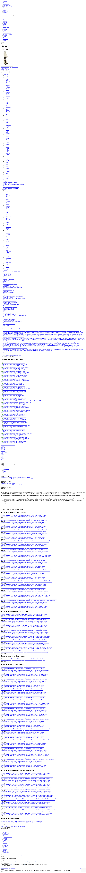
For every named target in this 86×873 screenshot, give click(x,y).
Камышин (65, 335)
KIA (7, 122)
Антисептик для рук (8, 288)
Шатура (69, 349)
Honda (7, 110)
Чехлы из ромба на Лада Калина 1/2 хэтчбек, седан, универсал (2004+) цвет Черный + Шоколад (22, 722)
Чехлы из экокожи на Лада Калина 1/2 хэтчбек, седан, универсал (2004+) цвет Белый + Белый (22, 578)
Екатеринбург (65, 334)
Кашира (70, 335)
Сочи (36, 346)
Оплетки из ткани (7, 275)
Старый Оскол (54, 346)
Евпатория (55, 334)
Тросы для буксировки (8, 318)
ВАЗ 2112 (3, 449)
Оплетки (5, 23)
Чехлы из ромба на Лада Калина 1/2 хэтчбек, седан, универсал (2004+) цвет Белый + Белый (22, 737)
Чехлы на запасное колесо (9, 320)
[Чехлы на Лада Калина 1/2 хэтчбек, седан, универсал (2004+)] (43, 477)
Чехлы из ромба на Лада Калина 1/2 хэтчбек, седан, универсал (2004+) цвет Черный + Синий (22, 690)
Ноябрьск (29, 343)
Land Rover (8, 125)
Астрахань (49, 331)
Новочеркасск (79, 342)
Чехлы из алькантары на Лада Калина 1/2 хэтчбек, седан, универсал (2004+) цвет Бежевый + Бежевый (24, 644)
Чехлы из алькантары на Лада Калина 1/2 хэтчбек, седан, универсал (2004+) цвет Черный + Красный (24, 630)
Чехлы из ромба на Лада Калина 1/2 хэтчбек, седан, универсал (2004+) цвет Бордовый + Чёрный (23, 766)
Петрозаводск (21, 344)
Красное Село (47, 338)
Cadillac (7, 199)
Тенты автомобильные (8, 316)
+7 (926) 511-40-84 (14, 67)
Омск (48, 343)
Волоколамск (80, 332)
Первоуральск (6, 344)
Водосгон (5, 294)
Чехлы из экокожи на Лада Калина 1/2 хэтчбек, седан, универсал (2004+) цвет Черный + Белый (22, 538)
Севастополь (55, 345)
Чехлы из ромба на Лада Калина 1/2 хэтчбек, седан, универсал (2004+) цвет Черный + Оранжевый (23, 711)
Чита (65, 349)
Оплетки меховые (7, 276)
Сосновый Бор (31, 346)
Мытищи (65, 339)
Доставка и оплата (7, 6)
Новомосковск (51, 342)
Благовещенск (14, 332)
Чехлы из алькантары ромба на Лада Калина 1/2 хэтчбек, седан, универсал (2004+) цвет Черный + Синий (25, 785)
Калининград (47, 335)
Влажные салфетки (7, 293)
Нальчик (83, 339)
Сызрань (74, 346)
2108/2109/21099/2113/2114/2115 (8, 445)
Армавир (35, 331)
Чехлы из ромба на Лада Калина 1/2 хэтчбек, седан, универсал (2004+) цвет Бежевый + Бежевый (23, 744)
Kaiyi (7, 121)
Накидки (5, 21)
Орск (65, 343)
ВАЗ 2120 (3, 451)
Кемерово (74, 335)
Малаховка (49, 350)
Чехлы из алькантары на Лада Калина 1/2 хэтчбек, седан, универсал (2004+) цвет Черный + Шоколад (24, 641)
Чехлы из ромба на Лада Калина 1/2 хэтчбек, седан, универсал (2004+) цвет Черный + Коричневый (23, 715)
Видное (38, 332)
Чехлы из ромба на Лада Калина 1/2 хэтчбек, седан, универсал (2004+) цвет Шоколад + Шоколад (23, 762)
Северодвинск (62, 345)
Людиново (28, 339)
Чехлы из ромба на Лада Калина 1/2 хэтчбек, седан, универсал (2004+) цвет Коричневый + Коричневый (24, 755)
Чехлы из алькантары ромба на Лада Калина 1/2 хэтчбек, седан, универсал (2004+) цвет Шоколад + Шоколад (26, 814)
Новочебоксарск (72, 342)
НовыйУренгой (14, 343)
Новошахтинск (6, 343)
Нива (7, 173)
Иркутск (29, 335)
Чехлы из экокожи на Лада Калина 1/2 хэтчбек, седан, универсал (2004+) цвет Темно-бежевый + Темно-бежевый (26, 582)
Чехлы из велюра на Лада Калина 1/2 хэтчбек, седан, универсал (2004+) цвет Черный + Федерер (23, 660)
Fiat (7, 102)
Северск (67, 345)
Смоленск (18, 346)
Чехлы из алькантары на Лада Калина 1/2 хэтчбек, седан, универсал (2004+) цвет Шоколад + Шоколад (24, 652)
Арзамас (31, 331)
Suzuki (7, 155)
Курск (71, 338)
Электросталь (13, 350)
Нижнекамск (14, 342)
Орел (51, 343)
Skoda (7, 148)
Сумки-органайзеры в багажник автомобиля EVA (14, 315)
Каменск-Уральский (58, 335)
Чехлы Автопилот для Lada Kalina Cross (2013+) (12, 484)
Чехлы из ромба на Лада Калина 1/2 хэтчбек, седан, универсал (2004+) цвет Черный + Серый (22, 686)
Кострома (25, 338)
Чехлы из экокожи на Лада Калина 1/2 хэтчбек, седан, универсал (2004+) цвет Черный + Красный (23, 534)
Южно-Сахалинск (34, 350)
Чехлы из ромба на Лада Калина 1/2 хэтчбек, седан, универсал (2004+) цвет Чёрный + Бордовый (23, 693)
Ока (1, 459)
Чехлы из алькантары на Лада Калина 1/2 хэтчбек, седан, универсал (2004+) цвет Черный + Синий (23, 626)
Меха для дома (6, 183)
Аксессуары (6, 25)
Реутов (15, 345)
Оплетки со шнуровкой (8, 279)
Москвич (8, 171)
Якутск (40, 350)
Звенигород (6, 335)
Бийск (9, 332)
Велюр (4, 470)
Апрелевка (26, 331)
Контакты (5, 11)
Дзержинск (15, 334)
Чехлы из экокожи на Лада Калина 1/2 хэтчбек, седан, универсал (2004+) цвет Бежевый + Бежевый (23, 585)
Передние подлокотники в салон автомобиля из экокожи (16, 305)
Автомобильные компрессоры (10, 284)
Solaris (7, 150)
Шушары (76, 349)
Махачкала (44, 339)
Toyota (7, 160)
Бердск (79, 331)
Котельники (30, 338)
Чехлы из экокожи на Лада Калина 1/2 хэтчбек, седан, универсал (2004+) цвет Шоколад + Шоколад (23, 603)
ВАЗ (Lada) (8, 168)
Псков (55, 344)
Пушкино (63, 344)
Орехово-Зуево (60, 343)
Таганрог (5, 348)
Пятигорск (5, 345)
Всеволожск (17, 333)
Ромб (4, 471)
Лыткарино (18, 339)
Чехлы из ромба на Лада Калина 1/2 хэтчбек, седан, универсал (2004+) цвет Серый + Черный (22, 748)
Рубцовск (26, 345)
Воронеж (5, 333)
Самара (42, 345)
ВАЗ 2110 (3, 447)
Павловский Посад (71, 343)
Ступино (66, 346)
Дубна (50, 334)
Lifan (7, 127)
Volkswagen (8, 162)
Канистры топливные (8, 297)
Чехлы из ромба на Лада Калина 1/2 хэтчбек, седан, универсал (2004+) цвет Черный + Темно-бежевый (24, 704)
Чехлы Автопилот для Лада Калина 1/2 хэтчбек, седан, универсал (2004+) (17, 478)
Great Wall (8, 107)
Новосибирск (65, 342)
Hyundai (8, 111)
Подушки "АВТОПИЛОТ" (9, 308)
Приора (2, 460)
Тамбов (9, 348)
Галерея (5, 1)
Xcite (7, 166)
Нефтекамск (25, 340)
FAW (7, 101)
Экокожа (5, 468)
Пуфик (4, 310)
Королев (21, 338)
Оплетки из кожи (7, 273)
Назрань (79, 339)
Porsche (7, 242)
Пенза (77, 343)
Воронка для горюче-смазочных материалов (13, 296)
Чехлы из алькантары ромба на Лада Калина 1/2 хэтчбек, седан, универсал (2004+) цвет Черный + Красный (25, 789)
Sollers (7, 151)
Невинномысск (18, 340)
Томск (20, 348)
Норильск (24, 343)
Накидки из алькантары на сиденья (11, 187)
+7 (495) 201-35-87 (5, 67)
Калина (2, 457)
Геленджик (6, 334)
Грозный (11, 334)
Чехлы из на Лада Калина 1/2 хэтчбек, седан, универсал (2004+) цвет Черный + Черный (21, 822)
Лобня (8, 339)
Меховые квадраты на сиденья (10, 182)
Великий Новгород (31, 332)
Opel (7, 139)
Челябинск (49, 349)
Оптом (4, 10)
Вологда (75, 332)
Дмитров (34, 334)
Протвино (51, 344)
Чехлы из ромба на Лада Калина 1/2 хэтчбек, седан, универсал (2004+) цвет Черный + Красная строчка (24, 671)
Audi (7, 76)
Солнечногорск (24, 346)
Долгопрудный (39, 334)
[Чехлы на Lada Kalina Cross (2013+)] (43, 483)
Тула (26, 348)
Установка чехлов (7, 5)
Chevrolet (8, 87)
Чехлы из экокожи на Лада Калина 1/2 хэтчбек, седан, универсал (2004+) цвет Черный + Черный (23, 516)
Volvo (7, 164)
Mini (7, 132)
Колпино (22, 337)
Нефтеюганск (31, 340)
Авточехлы (5, 19)
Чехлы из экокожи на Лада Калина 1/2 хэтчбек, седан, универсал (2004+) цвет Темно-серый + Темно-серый (25, 571)
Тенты (4, 24)
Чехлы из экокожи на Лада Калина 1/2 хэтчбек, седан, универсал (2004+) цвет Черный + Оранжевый (24, 549)
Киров (80, 335)
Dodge (7, 94)
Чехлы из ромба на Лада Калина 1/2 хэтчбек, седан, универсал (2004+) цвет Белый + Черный (22, 733)
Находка (12, 340)
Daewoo (8, 92)
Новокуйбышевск (44, 342)
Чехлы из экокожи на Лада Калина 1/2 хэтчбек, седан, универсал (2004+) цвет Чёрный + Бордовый (23, 531)
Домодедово (46, 334)
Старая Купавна (47, 346)
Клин (10, 337)
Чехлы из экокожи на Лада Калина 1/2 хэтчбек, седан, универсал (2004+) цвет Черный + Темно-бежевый (25, 542)
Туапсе (23, 348)
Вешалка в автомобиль (8, 292)
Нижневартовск (7, 342)
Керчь (78, 335)
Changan (8, 85)
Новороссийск (58, 342)
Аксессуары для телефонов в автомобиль (12, 287)
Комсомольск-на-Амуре (8, 338)
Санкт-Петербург (20, 328)
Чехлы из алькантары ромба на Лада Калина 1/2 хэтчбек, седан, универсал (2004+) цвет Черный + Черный (25, 774)
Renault (7, 144)
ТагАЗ (7, 176)
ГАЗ (7, 264)
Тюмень (5, 349)
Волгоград (59, 332)
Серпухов (79, 345)
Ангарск (22, 331)
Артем (39, 331)
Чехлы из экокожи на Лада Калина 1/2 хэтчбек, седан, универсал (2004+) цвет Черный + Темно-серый (24, 520)
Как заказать (6, 4)
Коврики (5, 22)
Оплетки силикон (7, 278)
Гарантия (5, 7)
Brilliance (8, 81)
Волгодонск (65, 332)
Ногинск (20, 343)
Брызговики (6, 291)
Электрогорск (6, 350)
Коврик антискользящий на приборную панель (14, 298)
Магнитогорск (34, 339)
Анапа (18, 331)
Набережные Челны (72, 339)
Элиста (24, 350)
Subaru (7, 154)
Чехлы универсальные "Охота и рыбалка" (12, 321)
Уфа (23, 349)
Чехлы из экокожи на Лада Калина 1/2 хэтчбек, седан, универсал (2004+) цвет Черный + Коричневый (24, 552)
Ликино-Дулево (80, 338)
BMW (7, 80)
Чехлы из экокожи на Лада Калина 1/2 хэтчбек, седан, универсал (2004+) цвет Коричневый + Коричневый (25, 596)
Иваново (15, 335)
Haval (7, 109)
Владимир (54, 332)
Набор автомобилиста (8, 299)
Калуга (52, 335)
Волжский (70, 332)
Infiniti (7, 222)
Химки (35, 349)
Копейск (16, 338)
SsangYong (8, 153)
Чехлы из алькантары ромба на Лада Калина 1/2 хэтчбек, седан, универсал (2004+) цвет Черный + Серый (25, 781)
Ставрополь (40, 346)
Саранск (46, 345)
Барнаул (67, 331)
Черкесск (59, 349)
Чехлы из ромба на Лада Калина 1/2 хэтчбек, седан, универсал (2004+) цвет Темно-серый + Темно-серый (25, 730)
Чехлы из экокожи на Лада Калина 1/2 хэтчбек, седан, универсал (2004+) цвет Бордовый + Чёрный (23, 607)
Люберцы (23, 339)
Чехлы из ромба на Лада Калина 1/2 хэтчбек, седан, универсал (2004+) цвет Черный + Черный (22, 668)
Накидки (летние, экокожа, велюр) (11, 185)
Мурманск (56, 339)
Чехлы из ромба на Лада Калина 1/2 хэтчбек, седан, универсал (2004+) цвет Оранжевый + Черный (23, 751)
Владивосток (43, 332)
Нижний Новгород (21, 342)
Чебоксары (44, 349)
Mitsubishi (8, 133)
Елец (70, 334)
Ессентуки (74, 334)
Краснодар (41, 338)
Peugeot (7, 142)
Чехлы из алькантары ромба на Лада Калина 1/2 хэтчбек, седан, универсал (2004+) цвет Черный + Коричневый (26, 796)
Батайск (71, 331)
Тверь (12, 348)
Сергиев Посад (73, 345)
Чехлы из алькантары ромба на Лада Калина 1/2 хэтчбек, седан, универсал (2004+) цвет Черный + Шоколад (25, 803)
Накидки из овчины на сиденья (10, 188)
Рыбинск (31, 345)
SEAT (7, 147)
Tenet (7, 159)
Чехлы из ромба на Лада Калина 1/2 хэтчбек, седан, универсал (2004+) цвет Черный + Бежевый (22, 708)
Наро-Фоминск (6, 340)
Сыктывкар (78, 346)
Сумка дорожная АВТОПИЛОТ (10, 314)
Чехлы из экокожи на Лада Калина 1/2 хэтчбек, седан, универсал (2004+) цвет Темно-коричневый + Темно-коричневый (28, 600)
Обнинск (34, 343)
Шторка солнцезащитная (9, 324)
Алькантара (6, 469)
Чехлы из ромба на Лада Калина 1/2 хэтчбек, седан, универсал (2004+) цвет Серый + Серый (22, 726)
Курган (68, 338)
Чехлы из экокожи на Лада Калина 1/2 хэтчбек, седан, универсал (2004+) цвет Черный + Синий (22, 527)
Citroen (7, 90)
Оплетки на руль (7, 303)
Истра (32, 335)
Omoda (7, 138)
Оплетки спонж (6, 280)
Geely (7, 105)
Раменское (10, 345)
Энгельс (28, 350)
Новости (5, 12)
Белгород (75, 331)
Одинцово (38, 343)
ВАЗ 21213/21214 (4, 452)
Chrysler (8, 88)
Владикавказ (49, 332)
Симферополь (12, 346)
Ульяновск (14, 349)
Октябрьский (44, 343)
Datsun (7, 93)
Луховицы (12, 339)
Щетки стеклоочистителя (9, 322)
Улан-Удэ (9, 349)
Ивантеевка (20, 335)
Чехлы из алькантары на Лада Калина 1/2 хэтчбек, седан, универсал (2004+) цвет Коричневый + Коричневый (26, 648)
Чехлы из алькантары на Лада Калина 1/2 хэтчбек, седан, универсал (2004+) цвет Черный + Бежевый (24, 633)
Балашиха (62, 331)
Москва (14, 328)
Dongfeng (8, 96)
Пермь (11, 344)
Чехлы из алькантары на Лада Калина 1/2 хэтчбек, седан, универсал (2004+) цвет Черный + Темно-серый (25, 619)
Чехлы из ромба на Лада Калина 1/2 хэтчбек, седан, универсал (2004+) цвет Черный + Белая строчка (24, 679)
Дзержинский (21, 334)
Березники (5, 332)
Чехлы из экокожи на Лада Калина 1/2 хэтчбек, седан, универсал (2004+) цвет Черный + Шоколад (23, 563)
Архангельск (44, 331)
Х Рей (2, 462)
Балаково (58, 331)
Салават (39, 345)
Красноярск (54, 338)
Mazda (7, 130)
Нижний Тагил (29, 342)
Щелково (81, 349)
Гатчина (21, 333)
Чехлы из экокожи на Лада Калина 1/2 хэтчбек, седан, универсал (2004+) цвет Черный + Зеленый (23, 560)
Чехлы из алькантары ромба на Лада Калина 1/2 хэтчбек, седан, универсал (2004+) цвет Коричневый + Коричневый (27, 811)
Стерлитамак (61, 346)
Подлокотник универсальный (10, 307)
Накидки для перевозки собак (10, 302)
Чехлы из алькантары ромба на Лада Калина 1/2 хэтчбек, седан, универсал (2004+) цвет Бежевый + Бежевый (26, 807)
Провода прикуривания (8, 309)
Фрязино (26, 349)
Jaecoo (7, 117)
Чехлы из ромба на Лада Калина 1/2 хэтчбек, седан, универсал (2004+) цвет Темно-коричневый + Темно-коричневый (27, 759)
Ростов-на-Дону (20, 345)
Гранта (2, 454)
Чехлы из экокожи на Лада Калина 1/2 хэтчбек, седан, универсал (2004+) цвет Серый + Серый (22, 567)
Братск (20, 332)
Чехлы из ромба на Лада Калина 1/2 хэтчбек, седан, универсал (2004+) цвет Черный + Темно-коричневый (25, 719)
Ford (7, 103)
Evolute (7, 98)
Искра (2, 455)
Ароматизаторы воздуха (8, 290)
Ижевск (25, 335)
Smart (7, 149)
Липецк (5, 339)
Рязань (35, 345)
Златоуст (11, 335)
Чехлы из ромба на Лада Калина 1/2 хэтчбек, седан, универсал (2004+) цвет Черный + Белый (22, 701)
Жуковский (79, 334)
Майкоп (39, 339)
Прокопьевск (45, 344)
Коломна (17, 337)
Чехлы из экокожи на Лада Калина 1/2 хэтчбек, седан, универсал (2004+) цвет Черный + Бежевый (23, 545)
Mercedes (8, 131)
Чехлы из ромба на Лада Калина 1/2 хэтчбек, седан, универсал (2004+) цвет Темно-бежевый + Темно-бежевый (26, 741)
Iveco (7, 114)
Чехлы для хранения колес (9, 319)
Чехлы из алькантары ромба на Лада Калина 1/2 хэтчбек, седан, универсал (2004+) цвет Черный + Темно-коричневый (28, 800)
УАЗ (7, 178)
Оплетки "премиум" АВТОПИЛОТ (11, 271)
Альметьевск (13, 331)
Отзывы (5, 8)
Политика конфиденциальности (8, 829)
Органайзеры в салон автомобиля (11, 304)
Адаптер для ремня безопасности (10, 286)
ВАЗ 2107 (3, 446)
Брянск (5, 331)
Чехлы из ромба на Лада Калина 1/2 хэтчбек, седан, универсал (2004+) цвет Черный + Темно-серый (23, 682)
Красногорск (36, 338)
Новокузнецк (36, 342)
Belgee (7, 79)
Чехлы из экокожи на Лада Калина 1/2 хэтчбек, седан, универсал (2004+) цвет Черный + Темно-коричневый (25, 556)
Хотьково (39, 349)
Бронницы (24, 332)
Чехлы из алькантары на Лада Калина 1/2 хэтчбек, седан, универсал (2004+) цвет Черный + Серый (23, 622)
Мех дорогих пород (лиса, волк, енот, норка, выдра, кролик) (17, 181)
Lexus (7, 126)
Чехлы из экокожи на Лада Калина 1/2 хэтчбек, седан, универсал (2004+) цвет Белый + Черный (22, 574)
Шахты (72, 349)
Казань (42, 335)
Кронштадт (59, 338)
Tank (7, 157)
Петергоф (15, 344)
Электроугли (19, 350)
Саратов (50, 345)
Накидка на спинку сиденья (9, 301)
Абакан (8, 331)
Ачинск (54, 331)
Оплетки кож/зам (7, 274)
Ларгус (2, 458)
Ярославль (44, 350)
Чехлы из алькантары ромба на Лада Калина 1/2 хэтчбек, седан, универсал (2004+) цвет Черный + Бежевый (25, 792)
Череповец (54, 349)
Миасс (48, 339)
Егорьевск (60, 334)
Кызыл (74, 338)
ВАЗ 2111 (3, 448)
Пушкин (59, 344)
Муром (61, 339)
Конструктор (6, 27)
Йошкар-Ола (37, 335)
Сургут (70, 346)
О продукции (6, 2)
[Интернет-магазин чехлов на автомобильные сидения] (43, 54)
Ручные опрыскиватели (8, 313)
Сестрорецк (6, 346)
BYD (7, 82)
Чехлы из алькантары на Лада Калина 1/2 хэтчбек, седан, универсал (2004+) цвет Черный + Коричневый (25, 637)
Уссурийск (19, 349)
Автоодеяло (6, 285)
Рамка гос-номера (7, 311)
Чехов (62, 349)
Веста (2, 453)
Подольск (40, 344)
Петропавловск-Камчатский (31, 344)
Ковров (13, 337)
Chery (7, 86)
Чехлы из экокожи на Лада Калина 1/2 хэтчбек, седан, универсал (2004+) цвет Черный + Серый (22, 523)
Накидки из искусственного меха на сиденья (13, 184)
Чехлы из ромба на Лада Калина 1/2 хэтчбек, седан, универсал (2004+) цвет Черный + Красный (22, 697)
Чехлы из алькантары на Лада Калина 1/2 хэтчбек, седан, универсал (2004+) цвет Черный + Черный (23, 615)
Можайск (52, 339)
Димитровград (28, 334)
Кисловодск (6, 337)
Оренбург (55, 343)
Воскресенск (11, 333)
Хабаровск (30, 349)
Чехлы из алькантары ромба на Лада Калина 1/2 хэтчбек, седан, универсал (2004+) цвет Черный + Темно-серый (26, 778)
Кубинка (64, 338)
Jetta (7, 119)
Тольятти (16, 348)
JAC (7, 116)
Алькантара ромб (7, 472)
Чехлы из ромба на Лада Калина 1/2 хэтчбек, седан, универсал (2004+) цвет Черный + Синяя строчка (24, 675)
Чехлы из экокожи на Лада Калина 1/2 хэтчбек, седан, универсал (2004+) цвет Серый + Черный (22, 589)
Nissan (7, 136)
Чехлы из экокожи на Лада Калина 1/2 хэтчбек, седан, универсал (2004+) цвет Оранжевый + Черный (24, 592)
